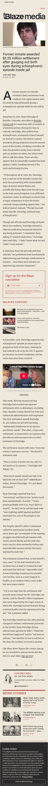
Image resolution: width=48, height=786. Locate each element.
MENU (43, 8)
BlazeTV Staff (28, 734)
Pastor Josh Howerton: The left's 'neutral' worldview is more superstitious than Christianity (30, 320)
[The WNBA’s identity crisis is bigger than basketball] (12, 716)
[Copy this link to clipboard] (31, 665)
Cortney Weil (9, 75)
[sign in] (1, 2)
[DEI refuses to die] (9, 330)
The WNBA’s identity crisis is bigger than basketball (34, 714)
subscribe (9, 2)
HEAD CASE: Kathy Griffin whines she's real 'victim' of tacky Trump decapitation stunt (34, 700)
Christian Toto (29, 705)
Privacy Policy (28, 290)
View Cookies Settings (24, 781)
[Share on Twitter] (21, 665)
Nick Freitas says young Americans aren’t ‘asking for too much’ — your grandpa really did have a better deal (33, 729)
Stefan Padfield (29, 717)
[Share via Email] (26, 665)
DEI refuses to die (23, 328)
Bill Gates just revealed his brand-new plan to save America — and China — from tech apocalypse (31, 311)
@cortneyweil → (21, 686)
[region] (24, 764)
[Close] (45, 745)
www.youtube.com (24, 394)
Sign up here (27, 656)
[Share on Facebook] (17, 665)
